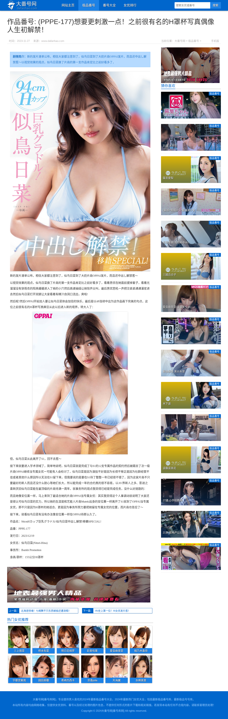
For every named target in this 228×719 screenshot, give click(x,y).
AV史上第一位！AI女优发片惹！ (112, 610)
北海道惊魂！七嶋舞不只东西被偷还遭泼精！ (46, 610)
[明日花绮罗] (68, 636)
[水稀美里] (141, 666)
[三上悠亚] (19, 636)
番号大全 (109, 5)
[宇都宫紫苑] (19, 666)
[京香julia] (92, 666)
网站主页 (68, 5)
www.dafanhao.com (52, 40)
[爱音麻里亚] (116, 636)
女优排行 (130, 5)
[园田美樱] (43, 666)
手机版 (215, 40)
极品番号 (88, 5)
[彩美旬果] (92, 636)
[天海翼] (116, 666)
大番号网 (180, 40)
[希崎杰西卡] (68, 666)
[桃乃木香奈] (141, 636)
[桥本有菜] (43, 636)
